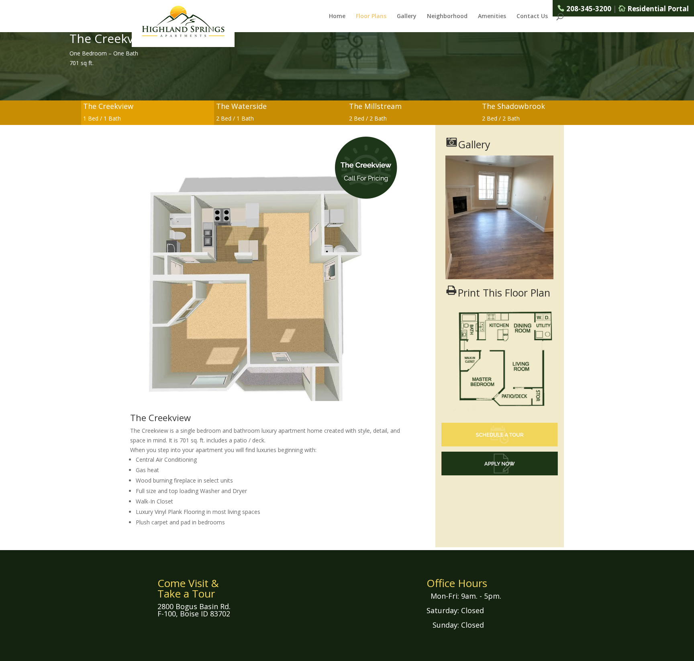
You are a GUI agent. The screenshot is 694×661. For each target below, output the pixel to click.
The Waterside (241, 106)
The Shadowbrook (513, 106)
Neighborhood (447, 16)
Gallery (406, 16)
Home (337, 16)
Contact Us (532, 16)
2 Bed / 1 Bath (235, 118)
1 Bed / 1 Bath (102, 118)
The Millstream (375, 106)
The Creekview (108, 106)
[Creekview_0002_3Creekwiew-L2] (499, 277)
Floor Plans (371, 16)
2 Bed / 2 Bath (368, 118)
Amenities (492, 16)
